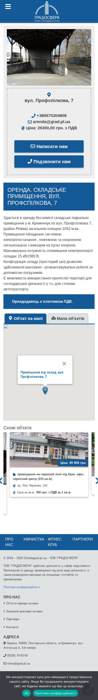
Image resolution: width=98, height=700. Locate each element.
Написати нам (51, 146)
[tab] (25, 319)
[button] (45, 391)
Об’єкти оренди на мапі (22, 603)
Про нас (9, 542)
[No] (92, 685)
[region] (49, 57)
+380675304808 (51, 115)
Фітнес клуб (55, 542)
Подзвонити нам (51, 161)
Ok (26, 693)
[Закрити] (64, 363)
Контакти (12, 627)
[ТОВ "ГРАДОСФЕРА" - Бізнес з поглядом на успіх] (47, 11)
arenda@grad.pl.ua (51, 121)
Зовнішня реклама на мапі (24, 611)
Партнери (82, 539)
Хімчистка (33, 539)
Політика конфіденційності (21, 587)
